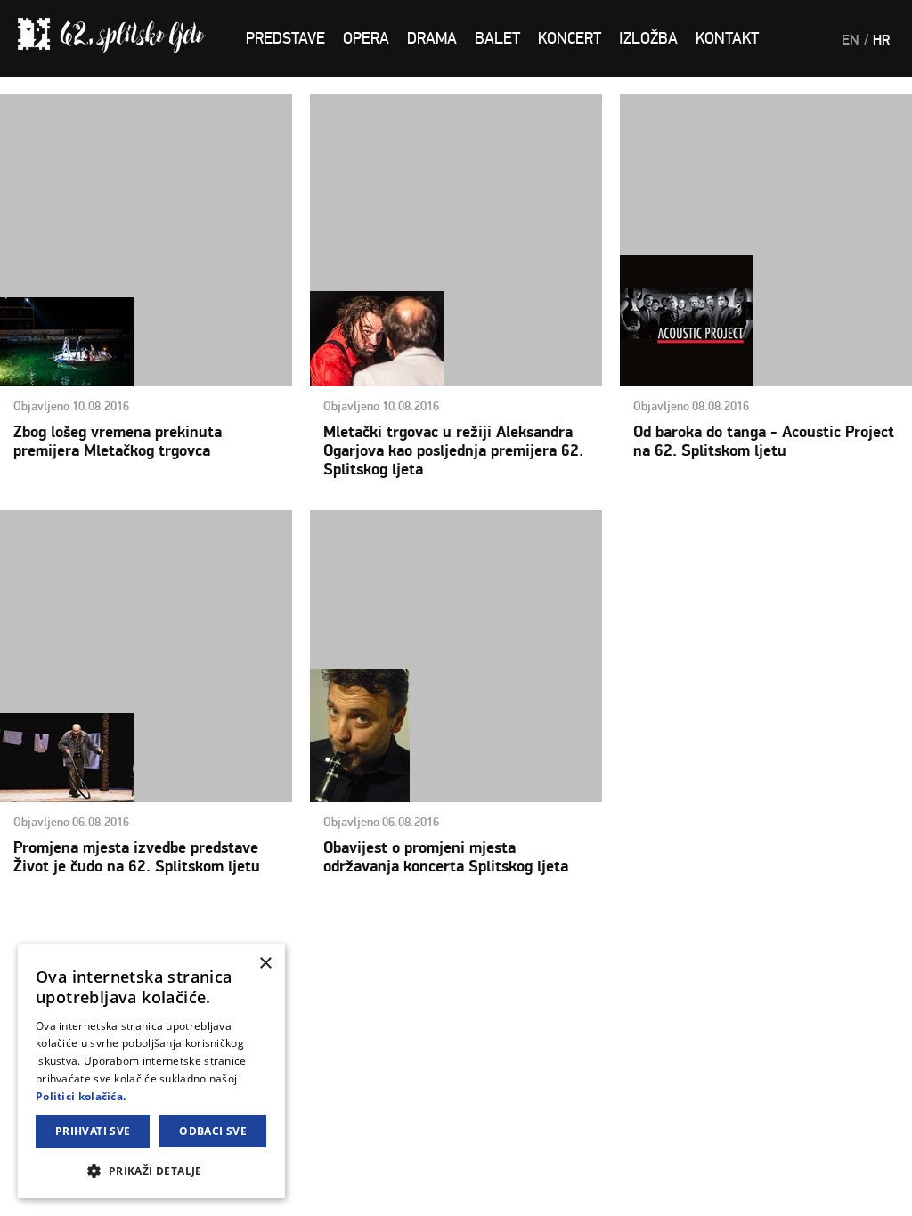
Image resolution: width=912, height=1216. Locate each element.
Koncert (569, 38)
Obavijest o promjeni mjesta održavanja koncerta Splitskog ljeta (445, 857)
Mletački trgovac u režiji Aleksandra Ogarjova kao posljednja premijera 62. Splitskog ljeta (453, 451)
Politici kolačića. (81, 1096)
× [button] (265, 963)
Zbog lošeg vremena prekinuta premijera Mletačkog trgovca (117, 441)
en (850, 40)
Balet (497, 38)
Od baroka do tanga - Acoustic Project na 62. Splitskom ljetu (763, 441)
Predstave (285, 38)
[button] (151, 1170)
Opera (366, 38)
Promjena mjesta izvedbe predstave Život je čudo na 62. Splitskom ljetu (136, 857)
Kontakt (727, 38)
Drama (432, 38)
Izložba (648, 38)
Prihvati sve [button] (93, 1131)
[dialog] (151, 1071)
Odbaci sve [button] (213, 1131)
